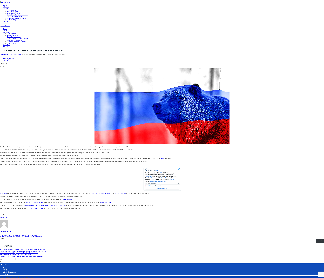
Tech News (6, 21)
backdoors (95, 193)
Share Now (3, 63)
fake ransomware (120, 193)
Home (5, 5)
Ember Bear (3, 193)
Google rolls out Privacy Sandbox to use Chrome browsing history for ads (23, 251)
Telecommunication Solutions (16, 18)
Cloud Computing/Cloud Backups (17, 15)
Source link (3, 217)
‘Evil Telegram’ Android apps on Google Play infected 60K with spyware (22, 249)
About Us (6, 7)
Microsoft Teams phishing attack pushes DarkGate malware (19, 253)
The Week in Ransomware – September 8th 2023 (15, 254)
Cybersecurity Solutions (14, 16)
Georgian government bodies (34, 202)
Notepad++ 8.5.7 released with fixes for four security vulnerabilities (21, 256)
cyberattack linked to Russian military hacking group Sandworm (45, 205)
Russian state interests (107, 202)
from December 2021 (67, 199)
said (162, 158)
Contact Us (7, 23)
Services (6, 8)
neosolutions (6, 231)
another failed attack (36, 208)
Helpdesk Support (12, 12)
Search (2, 238)
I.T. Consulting (11, 20)
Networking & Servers (14, 13)
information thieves (105, 193)
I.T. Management (12, 10)
